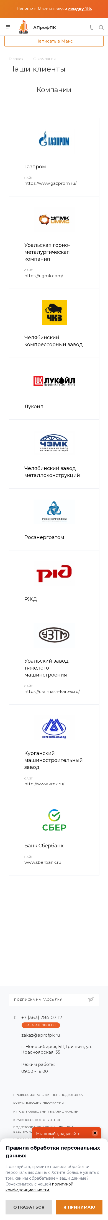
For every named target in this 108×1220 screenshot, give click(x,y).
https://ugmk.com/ (43, 275)
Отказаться (29, 1207)
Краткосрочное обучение (37, 1120)
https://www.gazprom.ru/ (50, 183)
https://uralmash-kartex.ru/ (52, 691)
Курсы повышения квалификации (45, 1111)
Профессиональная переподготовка (48, 1095)
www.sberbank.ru (42, 862)
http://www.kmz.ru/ (44, 783)
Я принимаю (79, 1207)
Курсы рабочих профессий (38, 1103)
